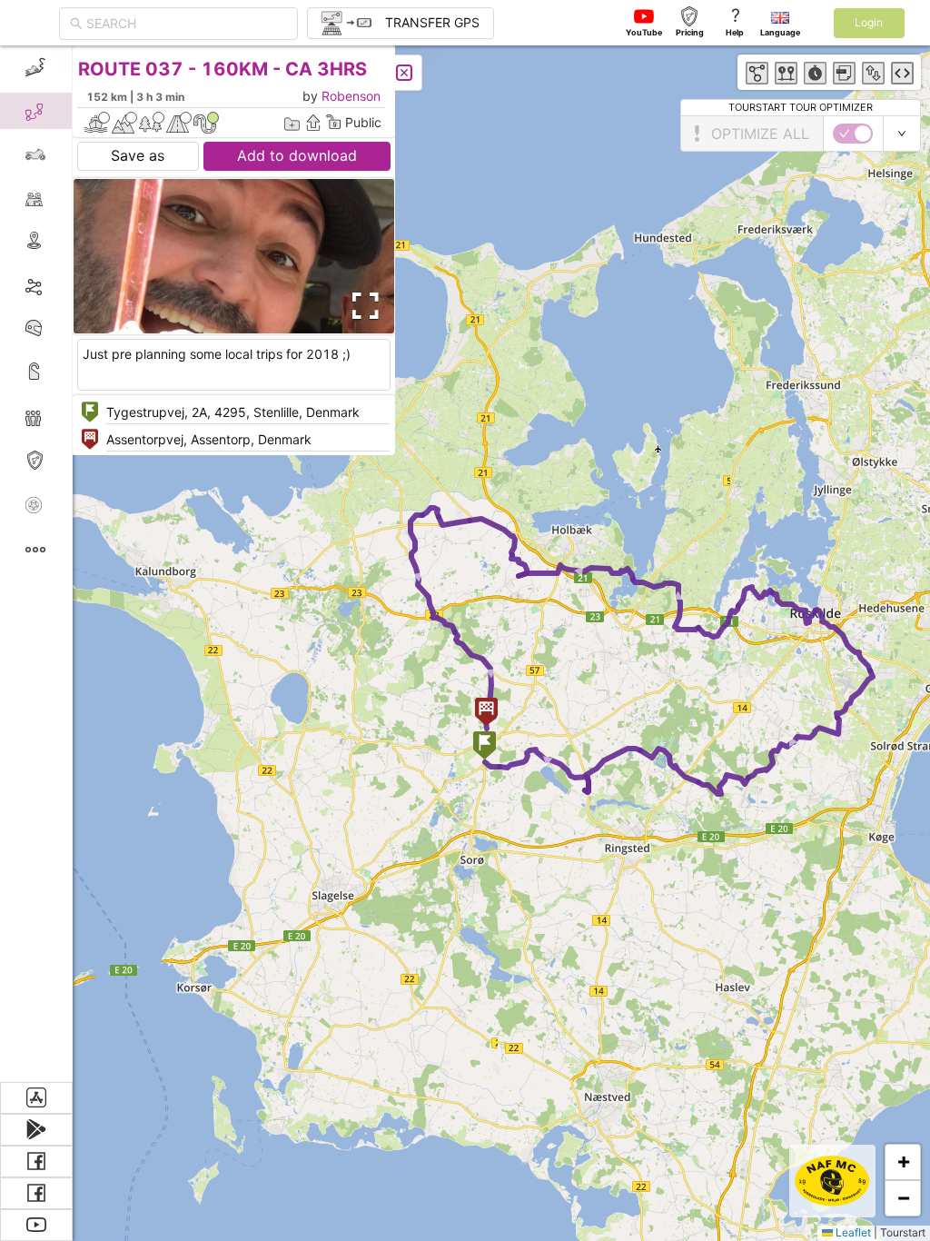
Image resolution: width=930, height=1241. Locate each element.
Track (65, 284)
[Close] (404, 73)
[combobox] (186, 23)
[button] (484, 747)
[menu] (36, 563)
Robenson (351, 96)
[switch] (853, 134)
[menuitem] (36, 67)
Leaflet (852, 1232)
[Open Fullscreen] (361, 306)
